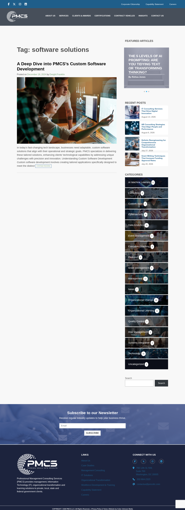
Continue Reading (43, 166)
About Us (50, 16)
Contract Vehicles (124, 16)
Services (63, 16)
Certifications (102, 16)
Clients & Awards (81, 16)
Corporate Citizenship (130, 4)
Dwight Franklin (57, 74)
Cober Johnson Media (125, 509)
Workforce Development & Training (98, 485)
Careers (172, 4)
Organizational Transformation (95, 480)
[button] (144, 91)
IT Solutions (87, 475)
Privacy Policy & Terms (100, 509)
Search (128, 378)
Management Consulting (93, 470)
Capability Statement (154, 4)
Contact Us (157, 16)
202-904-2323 (143, 479)
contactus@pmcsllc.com (148, 484)
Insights (143, 16)
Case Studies (87, 465)
